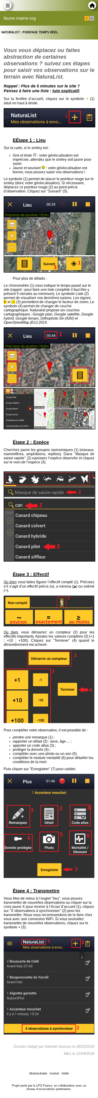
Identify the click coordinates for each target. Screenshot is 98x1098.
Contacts (54, 1073)
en (92, 18)
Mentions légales (38, 1073)
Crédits (65, 1073)
